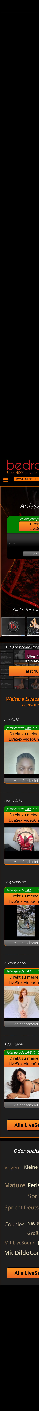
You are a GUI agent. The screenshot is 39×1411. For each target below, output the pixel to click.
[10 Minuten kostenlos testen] (10, 477)
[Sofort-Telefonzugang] (12, 477)
